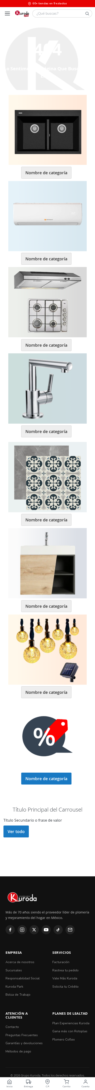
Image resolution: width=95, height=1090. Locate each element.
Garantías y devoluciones (24, 1043)
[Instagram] (22, 929)
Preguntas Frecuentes (22, 1035)
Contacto (12, 1027)
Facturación (60, 962)
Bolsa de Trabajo (18, 994)
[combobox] (62, 13)
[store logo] (22, 13)
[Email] (70, 929)
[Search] (87, 13)
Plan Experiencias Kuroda (70, 1023)
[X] (34, 929)
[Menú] (7, 13)
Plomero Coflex (63, 1039)
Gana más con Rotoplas (69, 1031)
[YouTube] (46, 929)
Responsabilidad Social (23, 978)
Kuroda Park (14, 986)
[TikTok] (58, 929)
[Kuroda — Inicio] (22, 906)
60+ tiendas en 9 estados (50, 3)
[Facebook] (10, 929)
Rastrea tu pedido (65, 970)
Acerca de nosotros (20, 962)
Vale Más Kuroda (64, 978)
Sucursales (14, 970)
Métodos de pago (18, 1051)
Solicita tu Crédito (65, 986)
